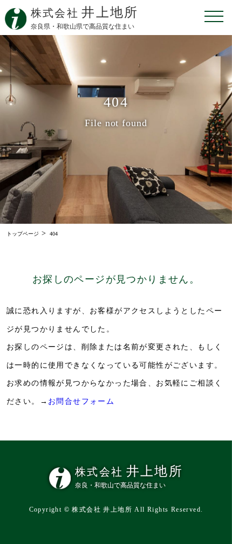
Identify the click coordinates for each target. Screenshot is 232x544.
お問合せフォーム (81, 401)
